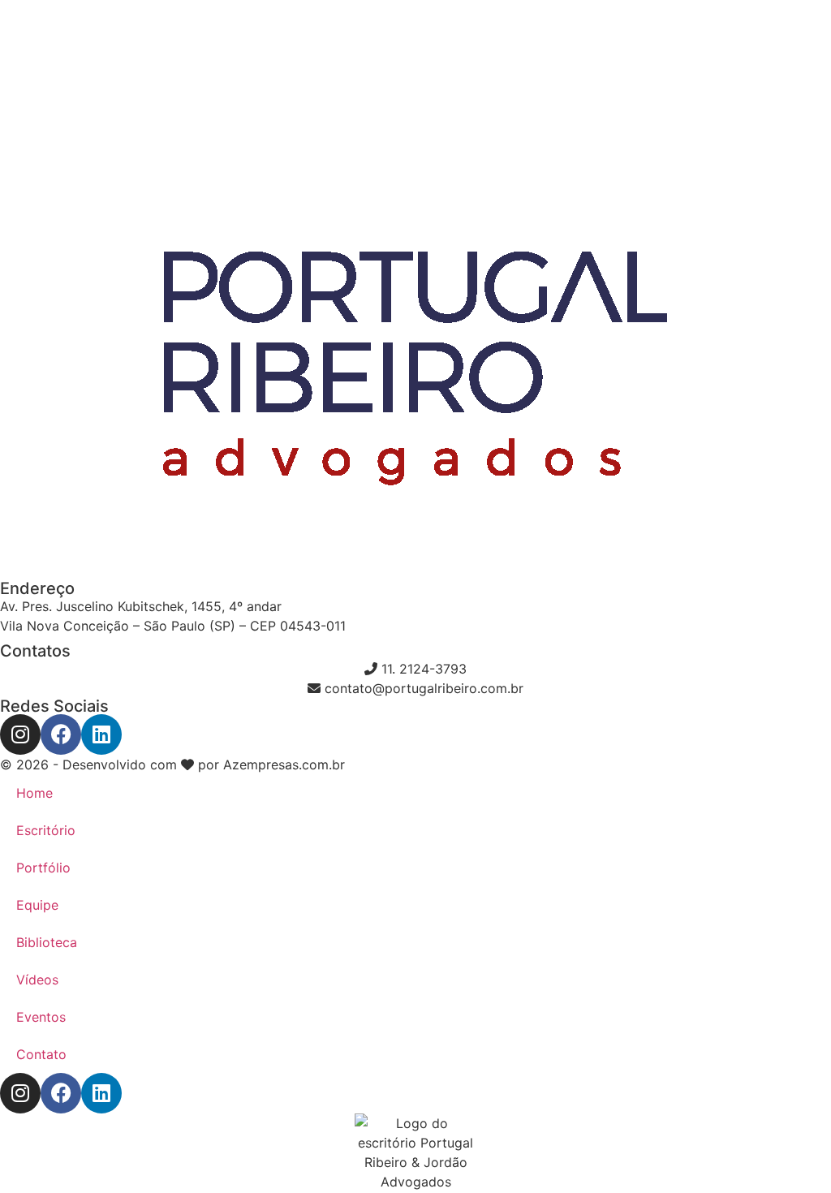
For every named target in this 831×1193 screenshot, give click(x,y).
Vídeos (37, 979)
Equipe (37, 905)
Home (34, 793)
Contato (41, 1054)
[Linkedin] (101, 734)
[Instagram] (20, 734)
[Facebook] (61, 734)
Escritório (45, 830)
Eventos (41, 1017)
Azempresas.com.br (284, 764)
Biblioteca (46, 942)
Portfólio (43, 867)
